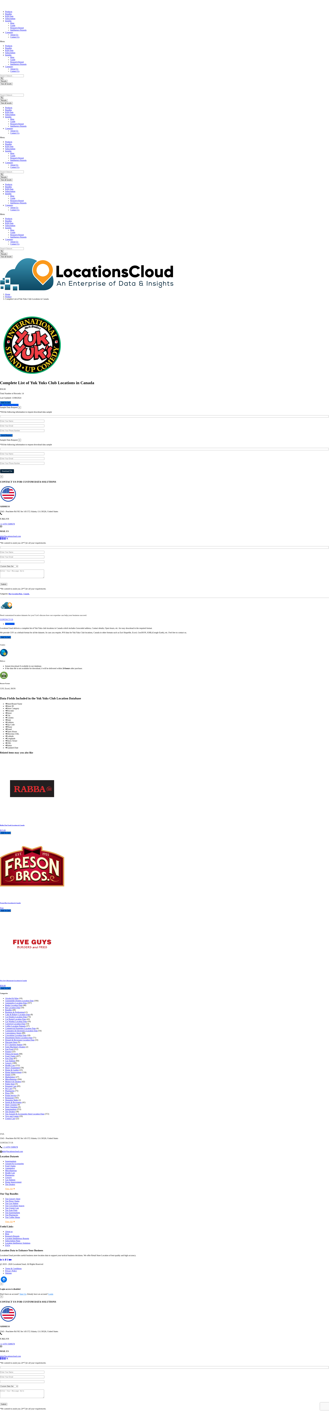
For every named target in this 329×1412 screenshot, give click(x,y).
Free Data (9, 1058)
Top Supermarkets (12, 1213)
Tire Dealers (10, 1112)
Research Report (17, 28)
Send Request (6, 435)
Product (8, 297)
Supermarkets (10, 1109)
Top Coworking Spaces (14, 1206)
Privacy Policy (11, 1271)
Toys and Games (12, 1116)
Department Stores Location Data (18, 1038)
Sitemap (8, 1273)
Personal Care (10, 1086)
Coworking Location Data (15, 1035)
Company (9, 32)
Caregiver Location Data (15, 1024)
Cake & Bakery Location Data (17, 1014)
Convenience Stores (13, 1033)
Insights (8, 21)
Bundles (8, 14)
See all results (6, 84)
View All (9, 1189)
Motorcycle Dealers (13, 1081)
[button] (164, 41)
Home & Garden (12, 1070)
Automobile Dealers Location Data (19, 1001)
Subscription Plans (12, 1241)
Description (10, 624)
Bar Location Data (12, 1008)
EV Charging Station (13, 1044)
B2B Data (9, 16)
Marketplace (10, 1077)
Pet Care (8, 1088)
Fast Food (9, 1049)
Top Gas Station (11, 1203)
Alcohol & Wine (12, 998)
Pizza (7, 1093)
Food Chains (10, 1056)
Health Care (10, 1065)
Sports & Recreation (13, 1102)
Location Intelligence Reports (17, 1238)
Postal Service (11, 1095)
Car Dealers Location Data (16, 1017)
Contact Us (14, 37)
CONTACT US (6, 619)
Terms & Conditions (13, 1268)
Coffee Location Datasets (15, 1026)
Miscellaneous (11, 1079)
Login (50, 1294)
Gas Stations (10, 1061)
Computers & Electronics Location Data (21, 1031)
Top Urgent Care (12, 1208)
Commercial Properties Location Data (20, 1028)
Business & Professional (15, 1012)
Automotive (10, 1168)
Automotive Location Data (16, 1003)
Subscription (10, 18)
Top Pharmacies (11, 1215)
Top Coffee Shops (12, 1217)
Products (8, 12)
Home (7, 294)
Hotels (7, 1075)
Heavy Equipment (12, 1068)
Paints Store (10, 1084)
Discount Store (11, 1042)
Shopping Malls (11, 1100)
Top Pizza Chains (12, 1201)
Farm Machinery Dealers (15, 1047)
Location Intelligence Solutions (17, 1243)
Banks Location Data (13, 1005)
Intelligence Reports (18, 30)
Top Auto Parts (11, 1210)
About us (9, 1231)
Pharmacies (9, 1091)
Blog (12, 23)
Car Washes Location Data (16, 1021)
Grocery (8, 1063)
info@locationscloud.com (10, 536)
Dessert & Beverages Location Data (19, 1040)
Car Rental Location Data (15, 1019)
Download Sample (11, 405)
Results (4, 81)
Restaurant (9, 1098)
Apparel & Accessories (14, 1164)
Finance (8, 1051)
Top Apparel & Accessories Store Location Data (24, 1114)
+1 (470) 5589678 (7, 524)
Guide (12, 25)
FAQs (7, 1245)
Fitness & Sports (12, 1054)
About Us (14, 35)
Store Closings (11, 1105)
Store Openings (11, 1107)
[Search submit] (2, 78)
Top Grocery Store (12, 1199)
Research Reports (12, 1236)
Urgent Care (10, 1118)
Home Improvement (13, 1072)
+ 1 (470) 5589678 (10, 1147)
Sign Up (23, 1294)
